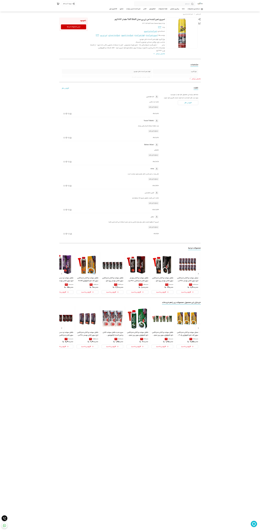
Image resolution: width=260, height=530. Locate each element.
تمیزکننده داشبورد (127, 35)
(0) (64, 114)
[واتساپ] (4, 525)
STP (159, 27)
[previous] (198, 274)
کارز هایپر (198, 14)
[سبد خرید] (58, 4)
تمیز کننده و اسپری (188, 14)
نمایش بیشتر (196, 79)
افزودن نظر (65, 88)
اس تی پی (103, 35)
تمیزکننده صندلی (114, 35)
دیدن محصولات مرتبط (73, 27)
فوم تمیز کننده (140, 35)
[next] (61, 274)
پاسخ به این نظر (153, 107)
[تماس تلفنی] (4, 518)
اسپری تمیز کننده (152, 35)
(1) (69, 114)
